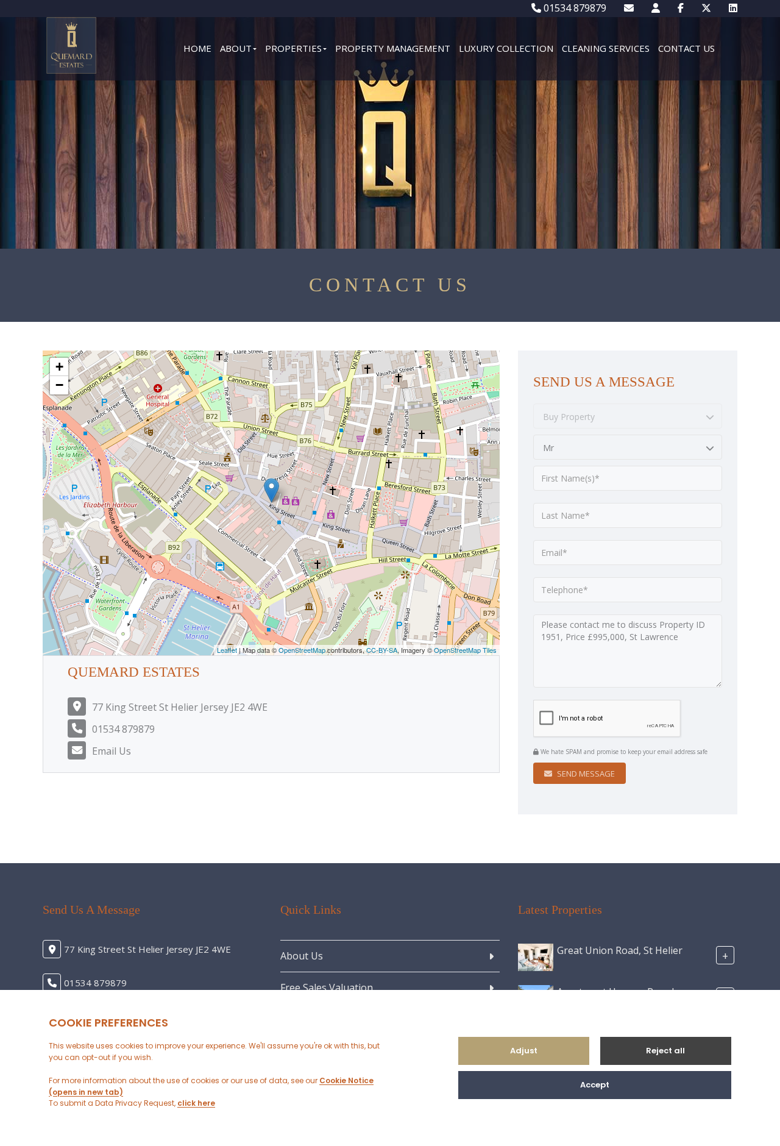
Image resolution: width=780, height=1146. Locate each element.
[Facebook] (681, 8)
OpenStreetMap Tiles (465, 650)
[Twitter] (706, 8)
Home (197, 48)
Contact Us (686, 48)
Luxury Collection (506, 48)
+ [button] (59, 366)
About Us (301, 956)
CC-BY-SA (381, 650)
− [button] (59, 385)
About (236, 48)
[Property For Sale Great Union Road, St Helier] (535, 956)
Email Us (111, 751)
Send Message (585, 773)
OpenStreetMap (301, 650)
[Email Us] (629, 8)
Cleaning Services (606, 48)
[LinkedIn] (733, 8)
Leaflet (227, 650)
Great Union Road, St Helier (619, 949)
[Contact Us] (655, 8)
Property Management (392, 48)
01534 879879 (573, 8)
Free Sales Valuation (326, 987)
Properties (293, 48)
